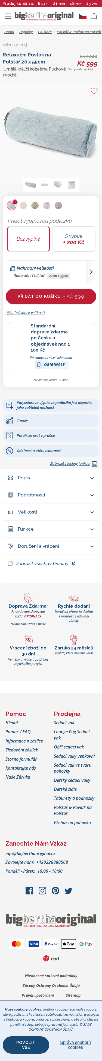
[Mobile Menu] (8, 16)
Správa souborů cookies (75, 1045)
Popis (24, 477)
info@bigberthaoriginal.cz (30, 853)
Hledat (11, 723)
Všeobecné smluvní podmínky (51, 975)
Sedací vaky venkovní (74, 756)
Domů (9, 32)
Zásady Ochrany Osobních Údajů (51, 985)
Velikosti (27, 512)
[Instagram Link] (43, 893)
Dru (94, 3)
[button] (30, 185)
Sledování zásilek (21, 750)
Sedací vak (64, 723)
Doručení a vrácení (38, 546)
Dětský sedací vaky (72, 780)
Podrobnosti (31, 495)
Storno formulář (21, 759)
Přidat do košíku (51, 296)
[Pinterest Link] (56, 893)
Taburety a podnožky (74, 798)
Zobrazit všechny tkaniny (42, 563)
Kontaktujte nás (20, 768)
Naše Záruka (17, 777)
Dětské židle (65, 789)
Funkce (26, 529)
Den (44, 3)
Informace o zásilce (24, 741)
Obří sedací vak (69, 747)
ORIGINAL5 (54, 365)
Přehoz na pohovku (72, 823)
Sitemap (73, 995)
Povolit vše (26, 1045)
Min (79, 3)
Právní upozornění (38, 995)
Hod (62, 3)
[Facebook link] (30, 893)
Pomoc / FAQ (18, 732)
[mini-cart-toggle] (94, 16)
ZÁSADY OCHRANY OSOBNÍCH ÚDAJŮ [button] (60, 1027)
